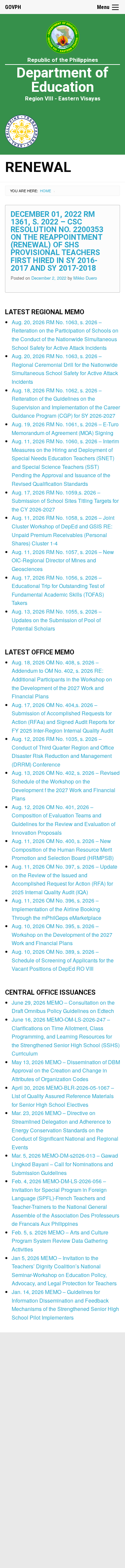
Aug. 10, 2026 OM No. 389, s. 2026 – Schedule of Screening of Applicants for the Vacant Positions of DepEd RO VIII (63, 960)
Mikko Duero (85, 278)
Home (45, 190)
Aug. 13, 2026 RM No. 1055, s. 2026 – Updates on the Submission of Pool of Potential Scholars (57, 620)
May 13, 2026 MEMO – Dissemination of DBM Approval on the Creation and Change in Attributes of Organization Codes (66, 1070)
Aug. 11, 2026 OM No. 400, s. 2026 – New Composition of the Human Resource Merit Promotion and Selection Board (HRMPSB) (63, 849)
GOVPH (13, 7)
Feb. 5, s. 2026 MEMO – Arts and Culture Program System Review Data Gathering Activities (60, 1240)
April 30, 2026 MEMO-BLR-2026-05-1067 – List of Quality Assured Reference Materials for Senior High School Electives (63, 1096)
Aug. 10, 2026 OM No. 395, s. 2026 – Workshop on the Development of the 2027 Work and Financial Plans (62, 934)
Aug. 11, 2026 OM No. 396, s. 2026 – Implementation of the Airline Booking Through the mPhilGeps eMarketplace (56, 909)
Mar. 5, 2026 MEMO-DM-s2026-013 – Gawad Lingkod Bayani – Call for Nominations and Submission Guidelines (65, 1164)
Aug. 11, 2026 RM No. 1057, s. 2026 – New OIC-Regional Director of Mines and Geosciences (63, 560)
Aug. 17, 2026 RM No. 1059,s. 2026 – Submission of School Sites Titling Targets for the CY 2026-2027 (65, 501)
